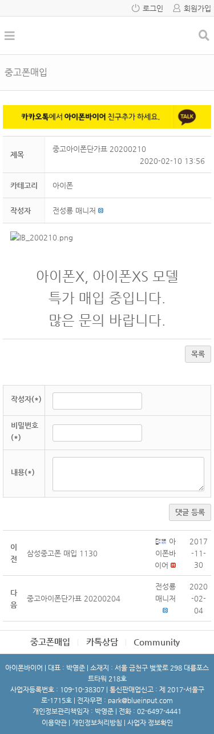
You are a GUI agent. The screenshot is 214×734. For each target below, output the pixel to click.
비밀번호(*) (24, 431)
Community (157, 642)
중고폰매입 (50, 642)
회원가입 (197, 8)
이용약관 (54, 723)
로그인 (153, 8)
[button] (74, 210)
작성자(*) (26, 399)
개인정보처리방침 (97, 723)
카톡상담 (102, 642)
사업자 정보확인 (150, 723)
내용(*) (23, 472)
